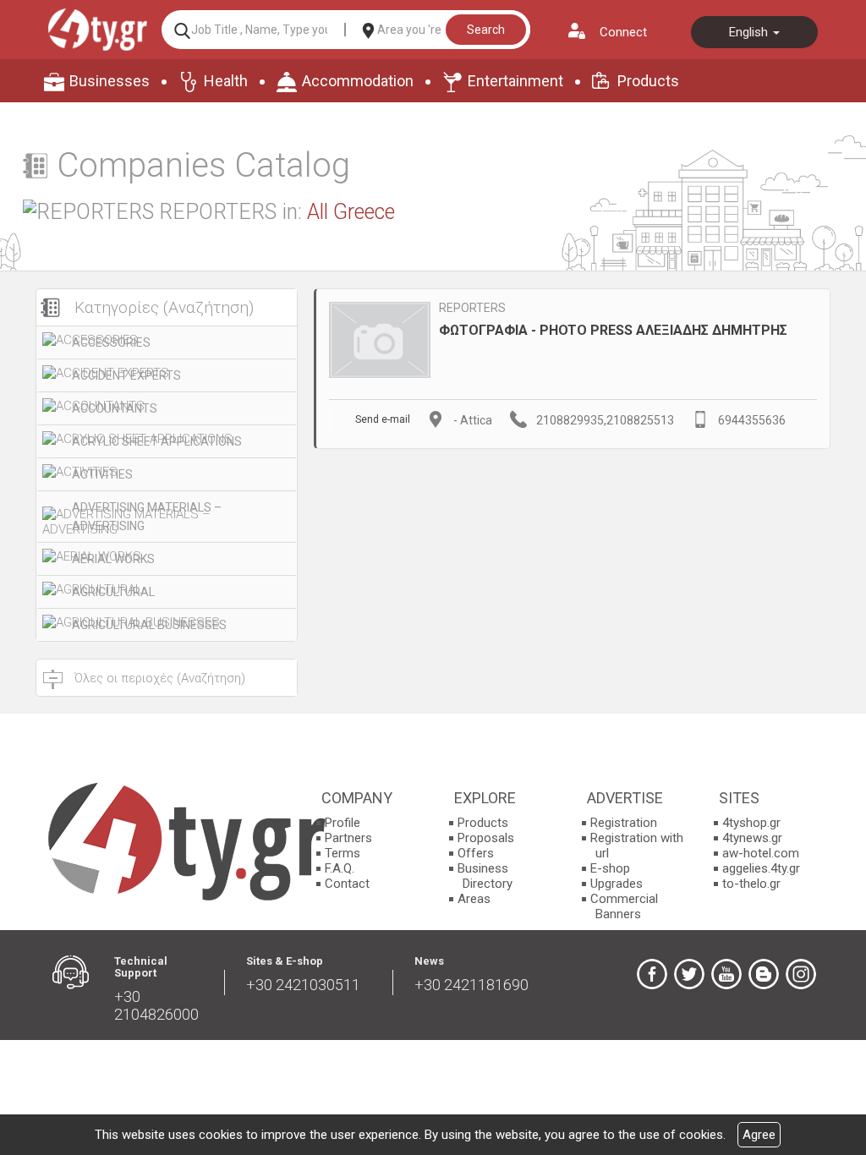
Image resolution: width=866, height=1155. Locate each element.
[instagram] (801, 974)
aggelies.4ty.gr (761, 868)
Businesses (109, 81)
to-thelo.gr (751, 883)
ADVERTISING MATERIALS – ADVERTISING (147, 517)
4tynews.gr (752, 838)
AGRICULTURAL (113, 592)
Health (226, 81)
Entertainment (515, 81)
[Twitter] (689, 974)
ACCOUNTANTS (114, 408)
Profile (342, 822)
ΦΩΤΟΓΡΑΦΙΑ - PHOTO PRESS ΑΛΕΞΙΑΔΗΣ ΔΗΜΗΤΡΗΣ (613, 330)
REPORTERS (472, 308)
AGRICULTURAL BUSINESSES (149, 625)
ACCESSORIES (111, 342)
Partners (348, 838)
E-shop (610, 868)
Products (648, 81)
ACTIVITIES (102, 474)
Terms (342, 853)
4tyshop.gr (751, 822)
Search (486, 29)
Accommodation (358, 81)
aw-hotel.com (760, 853)
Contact (347, 883)
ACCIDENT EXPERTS (126, 375)
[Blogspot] (763, 974)
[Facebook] (652, 974)
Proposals (486, 838)
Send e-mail (382, 419)
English (750, 32)
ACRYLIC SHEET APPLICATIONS (157, 441)
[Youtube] (726, 974)
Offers (476, 853)
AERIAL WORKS (113, 559)
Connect (623, 32)
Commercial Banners (624, 906)
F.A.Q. (339, 868)
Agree (759, 1134)
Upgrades (616, 883)
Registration (623, 822)
